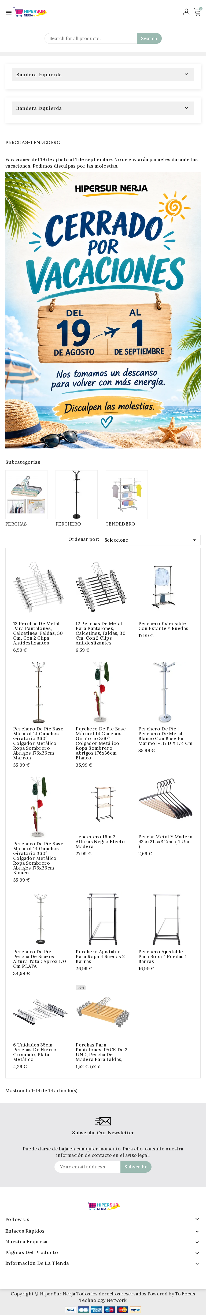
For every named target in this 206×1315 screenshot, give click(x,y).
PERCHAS (16, 524)
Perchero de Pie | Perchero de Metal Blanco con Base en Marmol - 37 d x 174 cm (165, 736)
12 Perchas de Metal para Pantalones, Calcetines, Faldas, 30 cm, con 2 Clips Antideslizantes (38, 633)
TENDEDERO (120, 524)
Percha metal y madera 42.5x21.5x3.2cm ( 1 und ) (165, 841)
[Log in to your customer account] (186, 12)
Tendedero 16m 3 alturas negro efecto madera (100, 841)
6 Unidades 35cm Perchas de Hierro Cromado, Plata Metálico (35, 1052)
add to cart (33, 586)
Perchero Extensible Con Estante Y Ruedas (163, 626)
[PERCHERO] (76, 494)
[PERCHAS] (26, 494)
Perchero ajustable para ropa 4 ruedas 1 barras (162, 956)
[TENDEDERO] (127, 494)
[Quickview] (44, 586)
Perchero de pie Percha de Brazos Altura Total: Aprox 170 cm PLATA (39, 959)
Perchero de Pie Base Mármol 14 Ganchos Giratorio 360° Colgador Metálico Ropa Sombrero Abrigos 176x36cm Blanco (38, 858)
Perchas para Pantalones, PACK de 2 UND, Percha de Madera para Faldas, (101, 1052)
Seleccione (151, 540)
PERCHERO (68, 524)
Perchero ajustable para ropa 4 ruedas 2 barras (100, 956)
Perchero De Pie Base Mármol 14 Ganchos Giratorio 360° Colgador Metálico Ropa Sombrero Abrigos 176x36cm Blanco (101, 743)
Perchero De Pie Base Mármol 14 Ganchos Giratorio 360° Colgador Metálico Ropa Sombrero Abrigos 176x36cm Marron (38, 743)
